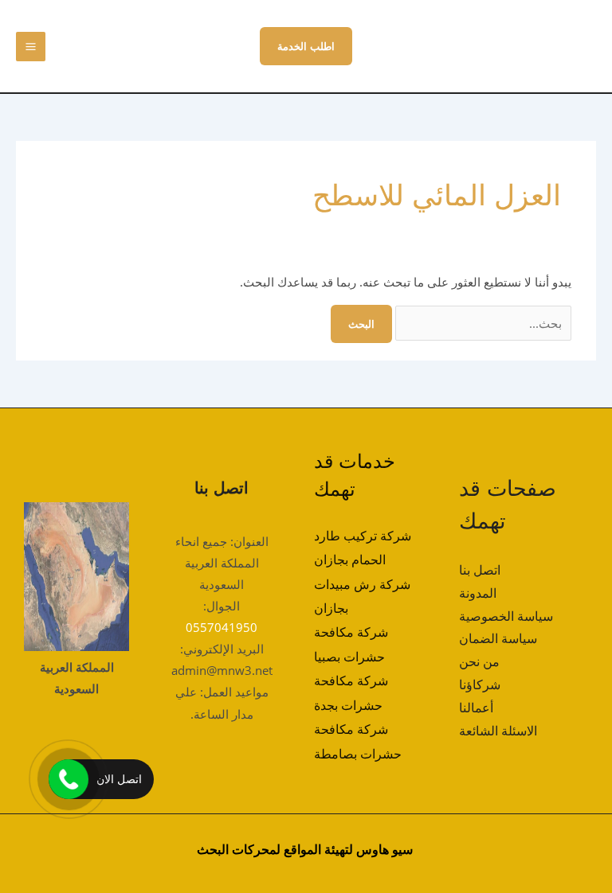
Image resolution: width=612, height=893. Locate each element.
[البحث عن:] (481, 323)
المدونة (477, 593)
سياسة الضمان (498, 638)
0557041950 (221, 627)
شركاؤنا (479, 684)
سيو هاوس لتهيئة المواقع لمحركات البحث (305, 849)
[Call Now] (68, 779)
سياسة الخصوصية (506, 616)
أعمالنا (476, 707)
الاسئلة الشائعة (498, 730)
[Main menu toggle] (30, 46)
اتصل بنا (479, 570)
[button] (306, 46)
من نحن (479, 661)
